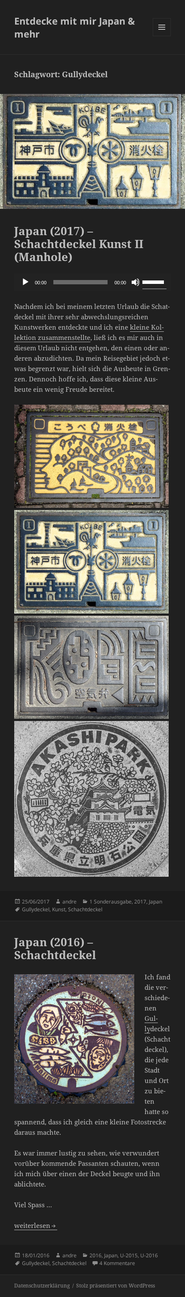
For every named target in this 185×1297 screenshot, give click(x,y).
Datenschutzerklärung (42, 1285)
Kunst (58, 909)
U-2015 (129, 1255)
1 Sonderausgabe (110, 901)
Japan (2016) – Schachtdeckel (55, 948)
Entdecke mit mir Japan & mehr (74, 27)
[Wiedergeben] (25, 282)
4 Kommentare (117, 1263)
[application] (92, 282)
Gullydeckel (35, 909)
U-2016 (149, 1255)
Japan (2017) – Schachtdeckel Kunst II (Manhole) (78, 243)
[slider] (154, 281)
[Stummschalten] (135, 282)
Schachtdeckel (85, 909)
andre (69, 901)
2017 (140, 901)
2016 (95, 1255)
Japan (155, 901)
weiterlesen (35, 1225)
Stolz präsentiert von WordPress (115, 1285)
